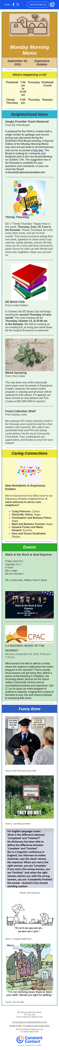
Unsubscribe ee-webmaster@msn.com (29, 1022)
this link (38, 150)
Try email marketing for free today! (29, 1045)
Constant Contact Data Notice (36, 1026)
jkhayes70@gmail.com (33, 1029)
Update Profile (15, 1026)
